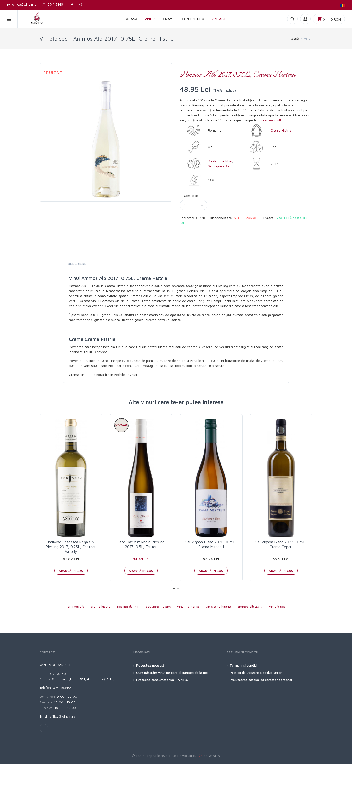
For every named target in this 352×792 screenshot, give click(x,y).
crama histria (101, 606)
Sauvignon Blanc (220, 166)
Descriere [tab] (77, 264)
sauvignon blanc (158, 606)
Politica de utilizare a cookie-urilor (256, 672)
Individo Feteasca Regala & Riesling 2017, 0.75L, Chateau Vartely (71, 547)
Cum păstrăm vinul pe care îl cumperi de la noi (172, 672)
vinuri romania (188, 606)
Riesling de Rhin (220, 161)
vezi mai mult (271, 120)
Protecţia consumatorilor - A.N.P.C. (162, 680)
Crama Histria (281, 130)
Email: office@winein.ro (57, 716)
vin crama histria (218, 606)
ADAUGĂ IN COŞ (71, 571)
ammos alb (76, 606)
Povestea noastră (150, 665)
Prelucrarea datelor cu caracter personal (261, 680)
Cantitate (191, 195)
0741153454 (55, 4)
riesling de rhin (128, 606)
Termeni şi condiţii (243, 665)
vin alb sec (277, 606)
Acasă (294, 38)
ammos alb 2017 (250, 606)
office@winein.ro (23, 4)
